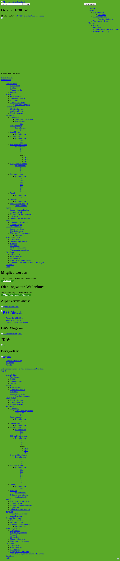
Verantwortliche (16, 90)
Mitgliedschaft (11, 107)
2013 (26, 159)
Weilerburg (10, 252)
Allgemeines (15, 239)
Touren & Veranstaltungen (20, 218)
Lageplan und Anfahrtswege (20, 260)
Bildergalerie (15, 258)
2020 (21, 140)
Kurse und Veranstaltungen (20, 233)
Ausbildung (14, 117)
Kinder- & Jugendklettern (19, 210)
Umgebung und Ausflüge (19, 250)
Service (91, 10)
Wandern (13, 193)
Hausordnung (15, 246)
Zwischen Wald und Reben (34, 16)
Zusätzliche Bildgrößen (14, 318)
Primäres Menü (90, 4)
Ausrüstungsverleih (100, 17)
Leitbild (13, 88)
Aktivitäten (10, 115)
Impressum (97, 27)
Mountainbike (15, 136)
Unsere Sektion (11, 84)
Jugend (8, 208)
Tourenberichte (20, 128)
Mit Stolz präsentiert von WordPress (31, 369)
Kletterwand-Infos (17, 229)
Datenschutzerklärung (101, 32)
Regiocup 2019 (20, 235)
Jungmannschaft (16, 212)
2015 (21, 153)
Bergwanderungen (17, 174)
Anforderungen (16, 225)
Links (8, 267)
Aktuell (16, 312)
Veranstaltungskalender (18, 223)
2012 (26, 162)
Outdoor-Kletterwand (14, 227)
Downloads (10, 265)
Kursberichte (19, 122)
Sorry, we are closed (13, 320)
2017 (21, 187)
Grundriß (13, 244)
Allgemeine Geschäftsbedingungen (106, 29)
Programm (9, 220)
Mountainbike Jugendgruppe (21, 214)
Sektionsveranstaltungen (19, 204)
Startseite (91, 8)
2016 (21, 151)
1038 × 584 (19, 16)
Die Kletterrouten (16, 231)
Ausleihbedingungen (105, 19)
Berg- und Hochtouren (18, 164)
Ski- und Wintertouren (18, 145)
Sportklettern (15, 132)
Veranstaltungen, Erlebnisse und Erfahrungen (27, 263)
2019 (21, 143)
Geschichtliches (16, 256)
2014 (26, 157)
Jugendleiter (14, 216)
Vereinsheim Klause (100, 21)
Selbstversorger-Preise (18, 241)
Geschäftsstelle (98, 13)
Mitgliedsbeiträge (16, 109)
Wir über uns (15, 86)
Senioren (13, 199)
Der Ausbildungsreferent (24, 119)
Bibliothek (102, 15)
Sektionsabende (21, 206)
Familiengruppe (16, 126)
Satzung (13, 92)
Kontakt (96, 25)
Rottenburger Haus (13, 237)
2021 (21, 124)
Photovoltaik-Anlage (18, 248)
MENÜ (4, 371)
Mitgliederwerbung (17, 113)
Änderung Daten (16, 111)
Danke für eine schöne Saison (17, 322)
